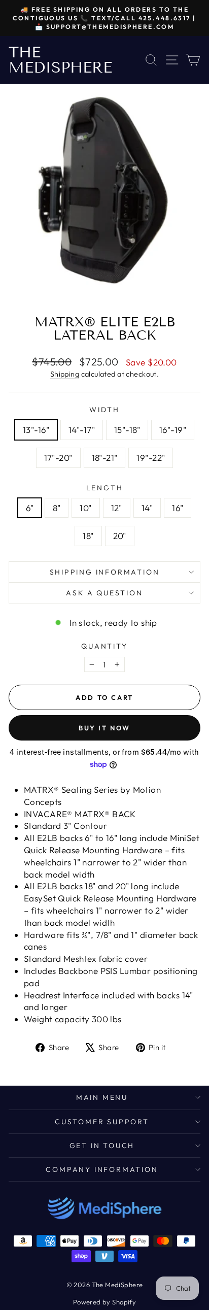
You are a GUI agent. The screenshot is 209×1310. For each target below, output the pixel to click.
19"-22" (150, 457)
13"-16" (36, 429)
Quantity (104, 646)
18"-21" (105, 457)
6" (30, 507)
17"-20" (58, 457)
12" (116, 507)
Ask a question (104, 592)
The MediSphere (60, 60)
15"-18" (127, 429)
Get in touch (102, 1145)
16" (177, 507)
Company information (102, 1169)
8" (56, 507)
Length (104, 487)
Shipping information (105, 572)
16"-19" (172, 429)
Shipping (64, 374)
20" (119, 535)
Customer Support (102, 1121)
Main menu (102, 1097)
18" (88, 535)
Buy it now (104, 728)
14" (147, 507)
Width (104, 409)
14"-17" (81, 429)
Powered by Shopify (104, 1302)
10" (85, 507)
